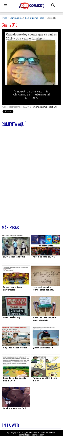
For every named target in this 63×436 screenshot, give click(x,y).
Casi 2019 (10, 24)
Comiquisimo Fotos (34, 17)
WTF (56, 106)
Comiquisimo (16, 17)
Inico (5, 17)
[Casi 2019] (31, 84)
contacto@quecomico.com (31, 434)
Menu (5, 6)
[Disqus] (31, 174)
